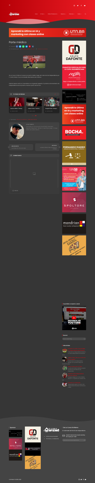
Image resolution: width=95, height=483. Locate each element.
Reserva (63, 14)
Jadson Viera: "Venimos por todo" (36, 108)
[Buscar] (85, 14)
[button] (17, 46)
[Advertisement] (74, 265)
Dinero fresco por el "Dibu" (75, 366)
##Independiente (32, 119)
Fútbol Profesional (52, 14)
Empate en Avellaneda (74, 383)
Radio (79, 14)
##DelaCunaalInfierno (21, 119)
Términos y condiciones (52, 439)
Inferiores (71, 14)
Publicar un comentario (43, 49)
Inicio (36, 14)
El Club (42, 14)
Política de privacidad (52, 436)
